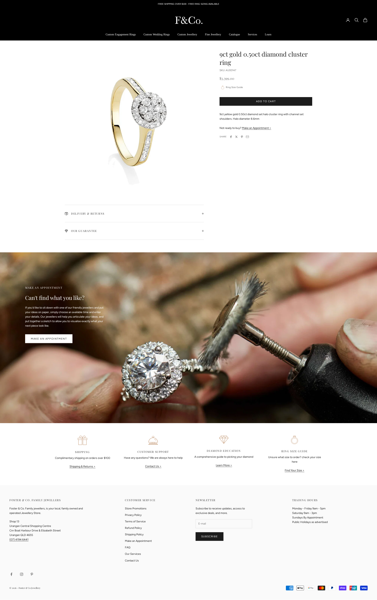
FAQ (127, 547)
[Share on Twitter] (236, 136)
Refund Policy (133, 528)
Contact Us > (153, 466)
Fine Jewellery (213, 34)
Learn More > (224, 465)
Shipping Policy (134, 534)
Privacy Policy (133, 515)
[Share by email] (247, 136)
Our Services (133, 554)
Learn (268, 34)
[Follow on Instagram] (22, 574)
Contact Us (132, 560)
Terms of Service (135, 521)
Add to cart (266, 101)
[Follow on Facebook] (11, 574)
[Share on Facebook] (230, 136)
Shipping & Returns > (82, 466)
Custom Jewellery (187, 34)
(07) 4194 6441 (18, 539)
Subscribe (209, 536)
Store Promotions (135, 508)
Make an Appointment (49, 338)
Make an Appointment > (256, 128)
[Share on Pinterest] (241, 136)
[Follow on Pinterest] (32, 574)
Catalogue (234, 34)
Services (252, 34)
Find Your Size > (294, 470)
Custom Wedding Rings (157, 34)
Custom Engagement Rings (121, 34)
